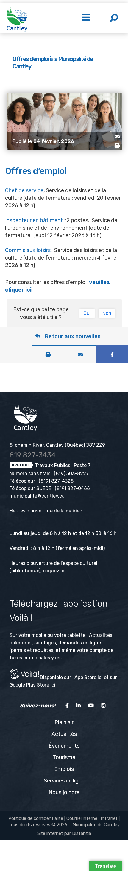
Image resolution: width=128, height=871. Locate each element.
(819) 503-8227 (71, 473)
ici (62, 570)
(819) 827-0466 (72, 488)
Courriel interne (81, 818)
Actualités (64, 734)
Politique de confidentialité (35, 818)
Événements (64, 745)
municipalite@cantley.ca (37, 496)
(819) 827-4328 (56, 481)
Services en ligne (64, 780)
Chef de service (24, 190)
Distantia (81, 833)
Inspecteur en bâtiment (34, 220)
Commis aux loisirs (28, 250)
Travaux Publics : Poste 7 (62, 465)
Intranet (109, 818)
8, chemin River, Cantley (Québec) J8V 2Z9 (57, 445)
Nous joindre (64, 792)
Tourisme (64, 757)
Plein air (64, 722)
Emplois (64, 769)
